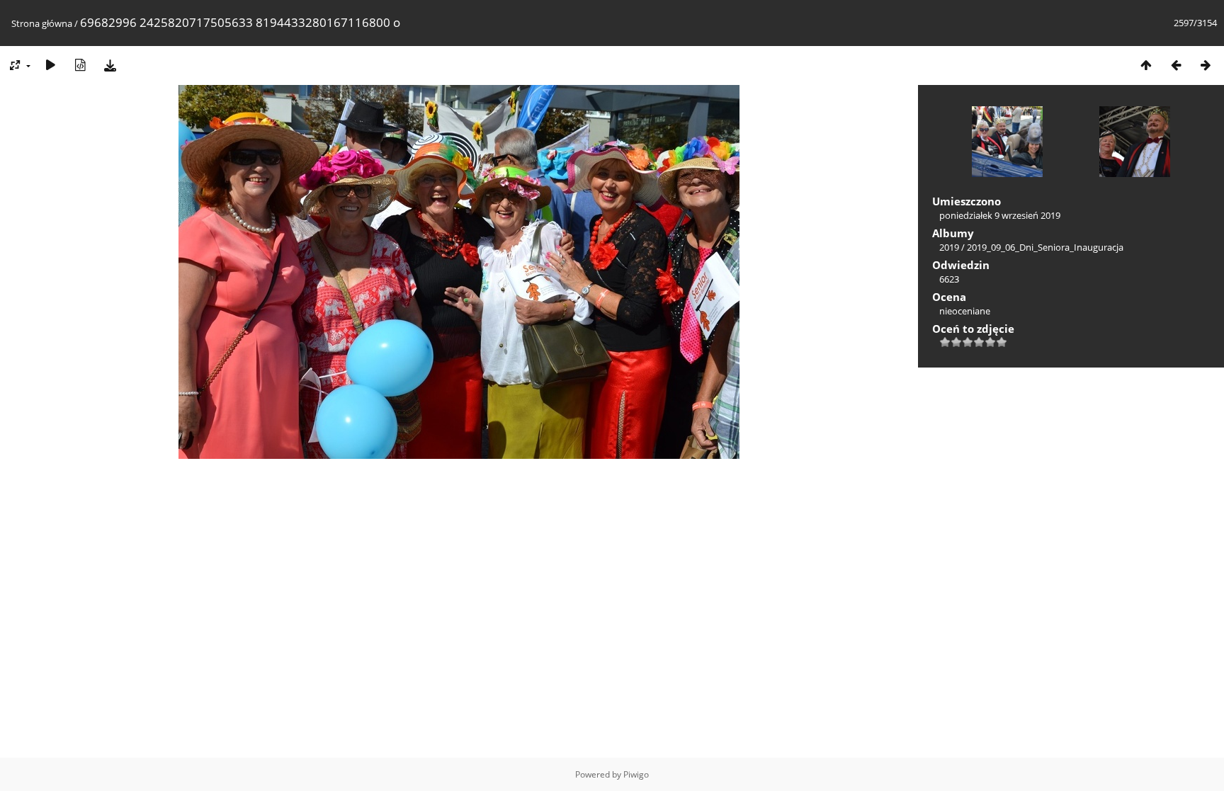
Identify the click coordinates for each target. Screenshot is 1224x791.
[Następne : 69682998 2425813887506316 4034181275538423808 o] (1205, 65)
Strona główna (41, 23)
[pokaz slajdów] (50, 65)
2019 (949, 247)
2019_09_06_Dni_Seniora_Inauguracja (1045, 247)
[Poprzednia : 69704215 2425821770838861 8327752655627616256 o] (1176, 65)
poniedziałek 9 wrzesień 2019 (999, 215)
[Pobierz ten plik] (110, 65)
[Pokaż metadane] (80, 65)
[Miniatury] (1146, 65)
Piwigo (636, 774)
